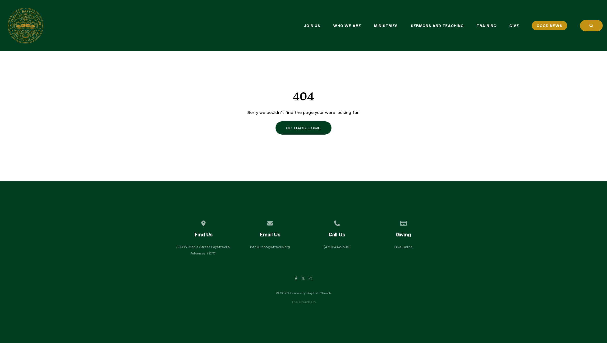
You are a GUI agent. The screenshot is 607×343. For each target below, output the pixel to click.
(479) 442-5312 (336, 247)
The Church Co (303, 302)
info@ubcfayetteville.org (270, 247)
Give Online (403, 247)
